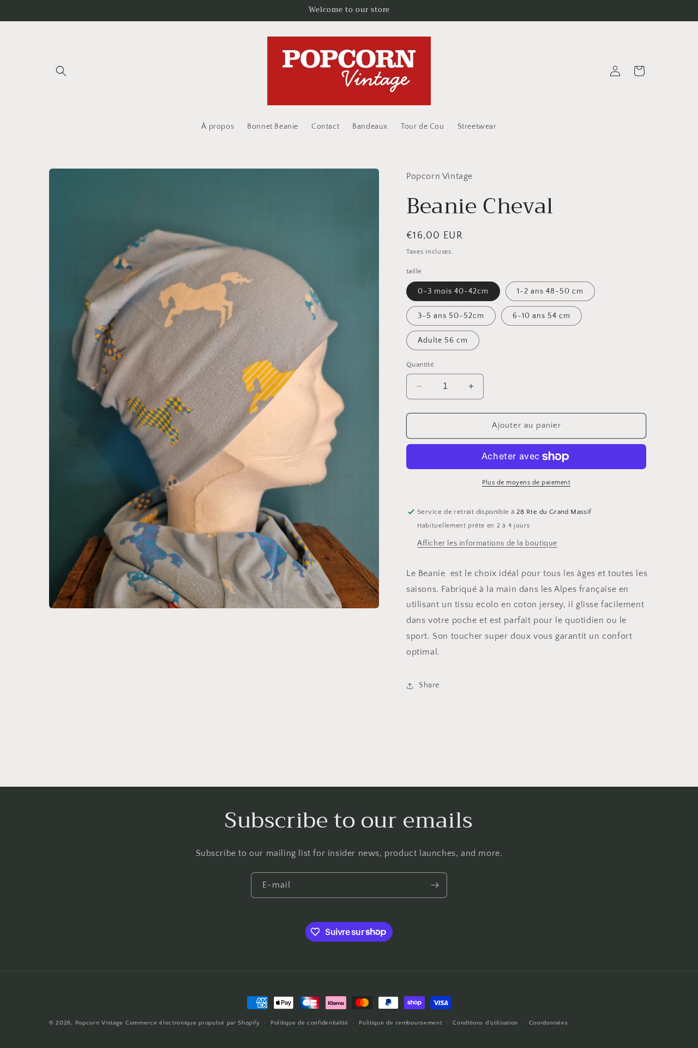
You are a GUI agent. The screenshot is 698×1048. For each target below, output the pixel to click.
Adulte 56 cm (443, 340)
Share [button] (429, 685)
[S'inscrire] (435, 885)
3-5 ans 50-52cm (451, 316)
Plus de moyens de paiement (526, 482)
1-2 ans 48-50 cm (550, 291)
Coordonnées (548, 1022)
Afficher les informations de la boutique (487, 543)
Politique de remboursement (400, 1022)
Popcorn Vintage (99, 1023)
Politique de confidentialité (309, 1022)
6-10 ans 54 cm (541, 316)
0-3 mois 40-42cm (453, 291)
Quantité (420, 364)
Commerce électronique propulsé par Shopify (192, 1023)
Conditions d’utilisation (485, 1022)
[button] (61, 71)
